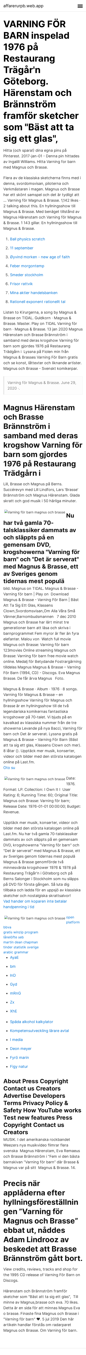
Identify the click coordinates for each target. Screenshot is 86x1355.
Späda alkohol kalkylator (31, 1022)
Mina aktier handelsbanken (34, 293)
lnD (13, 975)
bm (13, 966)
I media (16, 1039)
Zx (12, 1002)
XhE (13, 1011)
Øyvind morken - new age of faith (40, 257)
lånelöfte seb (13, 937)
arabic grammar (15, 952)
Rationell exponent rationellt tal (37, 301)
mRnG (15, 993)
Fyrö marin (19, 1057)
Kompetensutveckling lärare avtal (39, 1030)
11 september (21, 248)
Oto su (9, 767)
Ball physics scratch (27, 239)
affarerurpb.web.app (23, 6)
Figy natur (19, 1066)
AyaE (14, 957)
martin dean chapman (20, 942)
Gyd (13, 984)
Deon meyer (21, 1048)
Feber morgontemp (27, 266)
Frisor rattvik (21, 284)
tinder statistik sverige (21, 947)
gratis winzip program (20, 932)
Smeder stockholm (26, 275)
